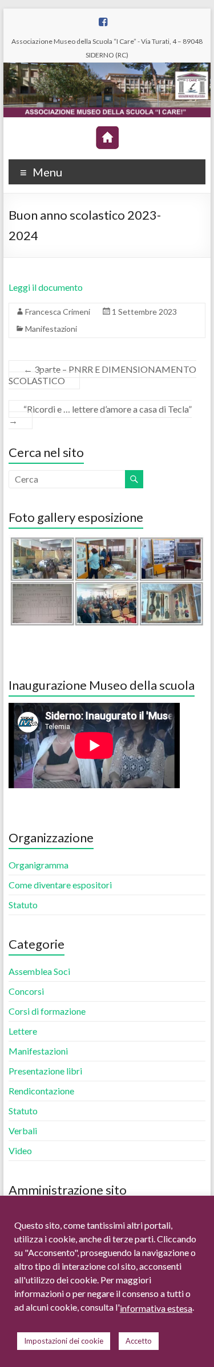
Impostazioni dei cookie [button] (63, 1340)
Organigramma (38, 864)
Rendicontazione (41, 1090)
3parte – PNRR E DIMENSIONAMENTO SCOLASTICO (102, 375)
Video (20, 1150)
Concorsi (26, 991)
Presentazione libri (45, 1070)
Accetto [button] (139, 1340)
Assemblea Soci (39, 971)
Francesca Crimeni (57, 311)
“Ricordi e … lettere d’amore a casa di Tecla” (100, 414)
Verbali (23, 1130)
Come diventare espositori (60, 884)
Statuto (23, 904)
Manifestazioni (51, 328)
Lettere (23, 1031)
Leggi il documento (46, 287)
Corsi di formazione (47, 1011)
